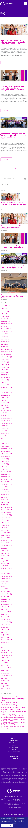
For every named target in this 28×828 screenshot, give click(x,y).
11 (23, 166)
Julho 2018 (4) (5, 520)
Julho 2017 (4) (5, 550)
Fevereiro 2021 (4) (6, 441)
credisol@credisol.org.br (15, 807)
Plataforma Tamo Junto (8, 714)
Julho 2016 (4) (5, 581)
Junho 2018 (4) (5, 522)
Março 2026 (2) (5, 316)
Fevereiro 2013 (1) (6, 612)
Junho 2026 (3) (5, 308)
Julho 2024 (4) (5, 362)
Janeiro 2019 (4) (5, 505)
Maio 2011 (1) (5, 642)
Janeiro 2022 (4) (5, 413)
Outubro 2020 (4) (6, 451)
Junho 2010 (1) (5, 660)
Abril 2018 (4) (4, 528)
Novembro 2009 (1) (6, 673)
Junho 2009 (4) (5, 678)
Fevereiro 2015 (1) (6, 591)
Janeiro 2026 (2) (5, 321)
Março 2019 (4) (5, 499)
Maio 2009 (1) (5, 680)
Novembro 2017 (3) (6, 540)
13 (12, 168)
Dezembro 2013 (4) (6, 601)
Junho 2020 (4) (5, 461)
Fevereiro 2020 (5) (6, 471)
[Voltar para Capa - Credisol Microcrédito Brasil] (10, 4)
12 (26, 166)
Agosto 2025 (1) (5, 334)
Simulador (14, 749)
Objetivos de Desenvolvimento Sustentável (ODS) (13, 711)
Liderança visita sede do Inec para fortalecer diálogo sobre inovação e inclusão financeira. (13, 87)
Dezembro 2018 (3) (6, 507)
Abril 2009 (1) (4, 683)
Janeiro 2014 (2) (5, 599)
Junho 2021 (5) (5, 431)
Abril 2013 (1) (4, 609)
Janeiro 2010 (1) (5, 670)
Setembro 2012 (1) (6, 622)
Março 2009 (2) (5, 686)
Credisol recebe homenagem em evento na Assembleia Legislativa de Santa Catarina (13, 296)
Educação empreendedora (14, 751)
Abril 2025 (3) (4, 344)
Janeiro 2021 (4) (5, 443)
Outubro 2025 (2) (6, 329)
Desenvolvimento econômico (9, 702)
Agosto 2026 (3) (5, 306)
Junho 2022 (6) (5, 400)
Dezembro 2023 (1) (6, 375)
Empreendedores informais (9, 704)
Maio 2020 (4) (5, 464)
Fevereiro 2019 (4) (6, 502)
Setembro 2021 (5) (6, 423)
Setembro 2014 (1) (6, 594)
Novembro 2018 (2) (6, 510)
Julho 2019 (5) (5, 489)
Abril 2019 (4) (4, 497)
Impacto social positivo (19, 707)
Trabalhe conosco (14, 756)
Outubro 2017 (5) (6, 543)
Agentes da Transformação (10, 697)
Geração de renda (6, 707)
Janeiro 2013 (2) (5, 614)
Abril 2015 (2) (4, 589)
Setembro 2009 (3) (6, 675)
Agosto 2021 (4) (5, 426)
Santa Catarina (19, 716)
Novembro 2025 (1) (6, 326)
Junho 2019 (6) (5, 492)
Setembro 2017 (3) (6, 545)
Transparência (14, 758)
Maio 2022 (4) (5, 403)
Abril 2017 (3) (4, 558)
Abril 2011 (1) (4, 645)
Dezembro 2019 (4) (6, 477)
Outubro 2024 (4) (6, 354)
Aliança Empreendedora (8, 699)
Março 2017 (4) (5, 561)
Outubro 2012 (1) (6, 619)
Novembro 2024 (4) (6, 352)
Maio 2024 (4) (5, 367)
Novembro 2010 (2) (6, 652)
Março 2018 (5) (5, 530)
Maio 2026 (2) (5, 311)
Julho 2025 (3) (5, 336)
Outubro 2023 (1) (6, 377)
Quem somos (14, 738)
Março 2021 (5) (5, 438)
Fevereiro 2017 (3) (6, 563)
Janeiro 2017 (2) (5, 566)
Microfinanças (5, 709)
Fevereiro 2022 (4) (6, 410)
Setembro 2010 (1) (6, 655)
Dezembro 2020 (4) (6, 446)
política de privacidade (17, 823)
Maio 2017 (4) (5, 556)
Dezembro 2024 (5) (6, 349)
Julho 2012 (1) (5, 627)
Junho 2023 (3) (5, 382)
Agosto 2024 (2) (5, 359)
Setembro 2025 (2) (6, 331)
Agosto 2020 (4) (5, 456)
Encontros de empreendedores (10, 706)
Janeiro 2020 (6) (5, 474)
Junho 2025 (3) (5, 339)
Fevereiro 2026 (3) (6, 318)
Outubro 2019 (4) (6, 482)
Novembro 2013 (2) (6, 604)
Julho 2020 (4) (5, 459)
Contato (14, 745)
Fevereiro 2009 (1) (6, 688)
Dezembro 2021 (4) (6, 415)
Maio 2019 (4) (5, 494)
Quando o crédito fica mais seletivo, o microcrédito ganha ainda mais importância (13, 42)
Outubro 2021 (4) (6, 420)
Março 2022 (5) (5, 408)
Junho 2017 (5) (5, 553)
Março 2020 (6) (5, 469)
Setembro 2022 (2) (6, 392)
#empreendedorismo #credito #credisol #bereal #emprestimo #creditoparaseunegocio (13, 724)
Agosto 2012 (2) (5, 624)
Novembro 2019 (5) (6, 479)
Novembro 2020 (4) (6, 449)
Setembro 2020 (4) (6, 454)
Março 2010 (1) (5, 665)
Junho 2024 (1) (5, 364)
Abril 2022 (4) (4, 405)
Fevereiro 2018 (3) (6, 533)
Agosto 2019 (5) (5, 487)
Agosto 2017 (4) (5, 548)
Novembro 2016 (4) (6, 571)
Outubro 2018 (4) (6, 512)
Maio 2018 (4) (5, 525)
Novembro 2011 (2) (6, 640)
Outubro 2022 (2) (6, 390)
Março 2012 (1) (5, 635)
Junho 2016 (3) (5, 584)
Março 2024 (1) (5, 372)
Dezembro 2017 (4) (6, 538)
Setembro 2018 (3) (6, 515)
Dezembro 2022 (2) (6, 385)
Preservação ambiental (7, 716)
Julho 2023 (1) (5, 380)
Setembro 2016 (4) (6, 576)
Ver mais (6, 63)
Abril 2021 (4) (4, 436)
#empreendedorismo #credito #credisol (13, 717)
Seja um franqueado (14, 743)
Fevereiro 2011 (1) (6, 650)
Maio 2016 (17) (5, 586)
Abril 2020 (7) (4, 466)
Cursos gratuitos (6, 700)
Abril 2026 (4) (4, 313)
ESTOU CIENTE (6, 825)
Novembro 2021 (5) (6, 418)
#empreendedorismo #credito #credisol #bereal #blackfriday (13, 720)
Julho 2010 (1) (5, 658)
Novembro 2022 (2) (6, 387)
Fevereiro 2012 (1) (6, 637)
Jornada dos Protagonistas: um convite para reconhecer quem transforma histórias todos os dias (13, 136)
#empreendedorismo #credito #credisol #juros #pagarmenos (13, 727)
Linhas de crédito (14, 740)
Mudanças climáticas (16, 709)
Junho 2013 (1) (5, 607)
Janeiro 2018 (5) (5, 535)
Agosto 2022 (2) (5, 395)
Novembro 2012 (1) (6, 617)
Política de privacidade (14, 747)
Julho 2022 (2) (5, 398)
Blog (14, 754)
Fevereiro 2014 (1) (6, 596)
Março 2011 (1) (5, 647)
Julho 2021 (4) (5, 428)
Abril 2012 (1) (4, 632)
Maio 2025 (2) (5, 341)
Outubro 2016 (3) (6, 573)
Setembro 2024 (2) (6, 357)
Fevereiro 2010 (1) (6, 668)
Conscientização (20, 699)
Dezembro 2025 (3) (6, 324)
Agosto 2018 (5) (5, 517)
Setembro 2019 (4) (6, 484)
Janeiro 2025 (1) (5, 347)
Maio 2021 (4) (5, 433)
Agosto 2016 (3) (5, 579)
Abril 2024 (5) (4, 369)
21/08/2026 (3, 191)
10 (20, 166)
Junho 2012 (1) (5, 629)
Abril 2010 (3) (4, 663)
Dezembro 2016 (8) (6, 568)
